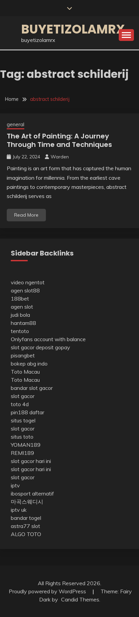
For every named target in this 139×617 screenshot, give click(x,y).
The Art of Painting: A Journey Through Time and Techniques (59, 140)
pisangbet (23, 355)
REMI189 (22, 452)
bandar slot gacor (32, 387)
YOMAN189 (25, 444)
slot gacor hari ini (31, 461)
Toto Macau (25, 371)
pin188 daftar (27, 412)
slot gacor (22, 396)
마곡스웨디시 (27, 501)
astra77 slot (25, 526)
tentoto (20, 331)
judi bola (20, 314)
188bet (20, 298)
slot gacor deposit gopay (40, 347)
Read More (26, 215)
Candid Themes (80, 599)
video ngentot (28, 282)
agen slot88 (25, 290)
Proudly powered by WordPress (48, 591)
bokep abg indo (29, 363)
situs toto (22, 436)
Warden (60, 157)
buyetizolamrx (73, 29)
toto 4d (20, 404)
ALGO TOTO (26, 534)
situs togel (23, 420)
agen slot (22, 306)
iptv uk (19, 509)
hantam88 (23, 322)
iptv (15, 485)
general (15, 124)
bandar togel (26, 517)
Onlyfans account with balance (48, 339)
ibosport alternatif (32, 493)
